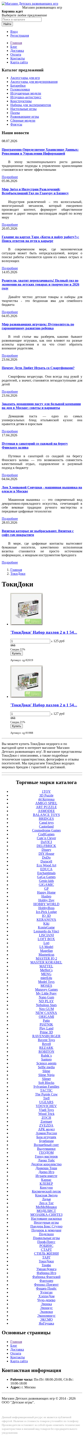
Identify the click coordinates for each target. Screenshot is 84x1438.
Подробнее (10, 177)
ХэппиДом (46, 1296)
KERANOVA (46, 919)
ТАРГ (46, 1257)
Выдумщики (46, 1148)
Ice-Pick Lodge (46, 912)
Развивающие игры (24, 116)
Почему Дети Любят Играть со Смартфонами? (38, 368)
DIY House (46, 853)
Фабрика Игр (46, 1273)
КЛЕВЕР (46, 1183)
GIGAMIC (46, 884)
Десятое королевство (46, 1164)
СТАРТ (46, 1249)
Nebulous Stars (46, 1005)
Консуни (46, 1187)
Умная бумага (46, 1269)
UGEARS (46, 1102)
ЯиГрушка (46, 1323)
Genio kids (46, 881)
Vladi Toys (46, 1110)
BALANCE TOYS (46, 815)
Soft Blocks (46, 1082)
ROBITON (46, 1051)
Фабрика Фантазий (46, 1277)
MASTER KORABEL (46, 962)
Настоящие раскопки (46, 1218)
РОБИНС (46, 1246)
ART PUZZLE (46, 807)
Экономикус (46, 1315)
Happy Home (46, 892)
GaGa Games (46, 877)
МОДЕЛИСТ (46, 1211)
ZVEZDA (46, 1125)
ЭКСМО (46, 1319)
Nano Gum (46, 997)
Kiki (46, 923)
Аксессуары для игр (25, 78)
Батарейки (18, 85)
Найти (7, 24)
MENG (46, 974)
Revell (46, 1044)
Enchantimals (46, 873)
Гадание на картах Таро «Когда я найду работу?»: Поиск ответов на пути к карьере (40, 239)
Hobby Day (46, 900)
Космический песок (46, 1191)
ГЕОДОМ (46, 1152)
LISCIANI (46, 935)
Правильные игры (46, 1238)
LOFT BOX (46, 939)
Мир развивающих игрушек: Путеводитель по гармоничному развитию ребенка (38, 326)
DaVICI (46, 842)
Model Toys (46, 982)
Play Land (46, 1028)
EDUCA (46, 869)
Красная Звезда (46, 1195)
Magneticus (46, 954)
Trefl (46, 1098)
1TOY (46, 791)
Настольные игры (23, 109)
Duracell (46, 861)
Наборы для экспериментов (30, 105)
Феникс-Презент (46, 1284)
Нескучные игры (46, 1222)
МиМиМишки (46, 1207)
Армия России (46, 1133)
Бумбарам (46, 1141)
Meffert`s (46, 970)
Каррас (46, 1180)
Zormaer (46, 1121)
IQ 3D (46, 916)
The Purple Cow (46, 1094)
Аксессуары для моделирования (34, 81)
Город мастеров (46, 1156)
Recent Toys (46, 1040)
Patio (46, 1020)
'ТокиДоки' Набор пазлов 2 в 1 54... (43, 632)
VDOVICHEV (46, 1106)
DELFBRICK (46, 846)
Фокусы (16, 124)
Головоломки (20, 89)
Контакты (17, 58)
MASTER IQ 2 (46, 958)
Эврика (46, 1304)
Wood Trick (46, 1114)
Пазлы (15, 113)
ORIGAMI (46, 1016)
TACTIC (46, 1090)
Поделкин (46, 1234)
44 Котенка (46, 799)
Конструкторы (21, 101)
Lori (46, 943)
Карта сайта (19, 62)
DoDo (46, 857)
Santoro (46, 1059)
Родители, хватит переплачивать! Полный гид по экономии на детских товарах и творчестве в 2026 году (40, 284)
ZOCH (46, 1117)
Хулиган (46, 1292)
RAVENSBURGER (46, 1036)
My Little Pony (46, 993)
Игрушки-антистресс (25, 97)
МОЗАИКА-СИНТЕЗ (46, 1214)
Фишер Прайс (46, 1288)
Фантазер (46, 1280)
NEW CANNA (46, 1013)
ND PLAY (46, 1001)
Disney (46, 850)
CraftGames (46, 834)
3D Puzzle (46, 795)
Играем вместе (46, 1176)
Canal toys (46, 822)
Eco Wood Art (46, 865)
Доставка (17, 50)
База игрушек (46, 1137)
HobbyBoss (46, 908)
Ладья (46, 1199)
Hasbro (46, 896)
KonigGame (46, 927)
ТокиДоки (17, 573)
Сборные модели (22, 120)
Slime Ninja (46, 1075)
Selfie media (46, 1067)
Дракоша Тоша (46, 1168)
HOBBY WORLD (46, 904)
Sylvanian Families (46, 1086)
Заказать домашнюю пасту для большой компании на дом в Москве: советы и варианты (41, 406)
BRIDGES (46, 818)
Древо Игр (46, 1172)
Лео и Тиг (46, 1203)
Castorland (46, 826)
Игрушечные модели (25, 93)
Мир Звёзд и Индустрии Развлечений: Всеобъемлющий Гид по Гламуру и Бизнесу (35, 191)
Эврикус (46, 1308)
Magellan (46, 950)
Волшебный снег (46, 1145)
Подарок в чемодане (46, 1230)
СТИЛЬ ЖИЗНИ (46, 1253)
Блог (13, 47)
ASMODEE (46, 811)
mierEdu (46, 978)
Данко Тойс (46, 1160)
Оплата (15, 54)
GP (46, 888)
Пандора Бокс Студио (46, 1226)
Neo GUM (46, 1009)
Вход (14, 31)
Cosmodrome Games (46, 830)
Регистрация (19, 35)
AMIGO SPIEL (46, 803)
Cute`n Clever (46, 838)
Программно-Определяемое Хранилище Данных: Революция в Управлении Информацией (40, 151)
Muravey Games (46, 989)
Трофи (46, 1265)
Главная (16, 43)
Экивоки (46, 1312)
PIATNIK (46, 1024)
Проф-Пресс (46, 1242)
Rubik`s (46, 1055)
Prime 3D (46, 1032)
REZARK (46, 1048)
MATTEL (46, 966)
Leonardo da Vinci (46, 931)
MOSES (46, 985)
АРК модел (46, 1129)
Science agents (46, 1063)
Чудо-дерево (46, 1300)
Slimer (46, 1079)
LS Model (46, 947)
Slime (46, 1071)
